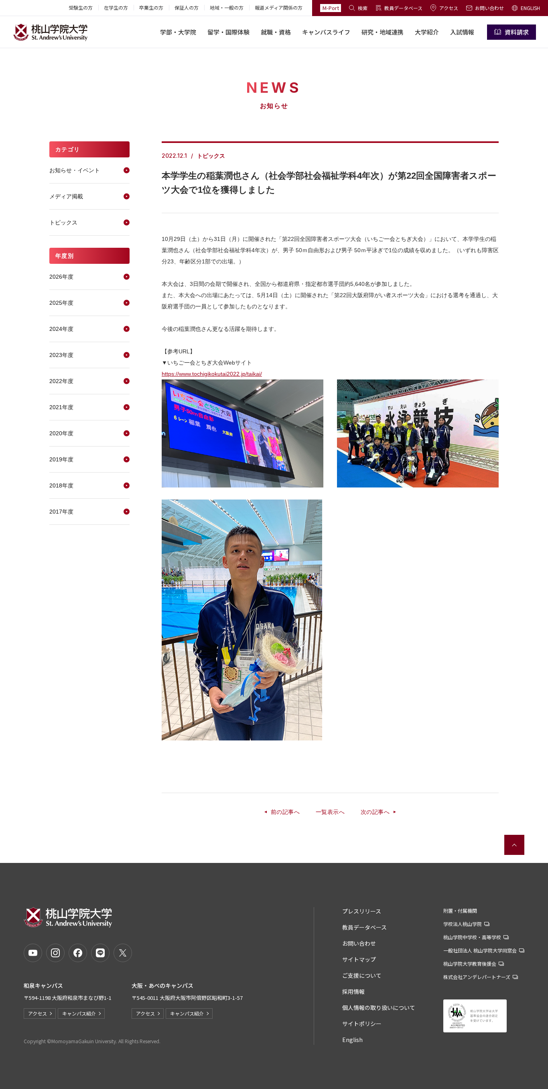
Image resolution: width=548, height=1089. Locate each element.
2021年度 (61, 407)
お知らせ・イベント (74, 170)
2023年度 (61, 355)
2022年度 (61, 381)
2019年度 (61, 459)
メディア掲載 (66, 196)
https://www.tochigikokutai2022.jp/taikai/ (212, 374)
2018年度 (61, 485)
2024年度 (61, 329)
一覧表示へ (330, 812)
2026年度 (61, 276)
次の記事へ (375, 812)
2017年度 (61, 511)
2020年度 (61, 433)
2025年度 (61, 303)
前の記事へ (285, 812)
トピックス (63, 222)
